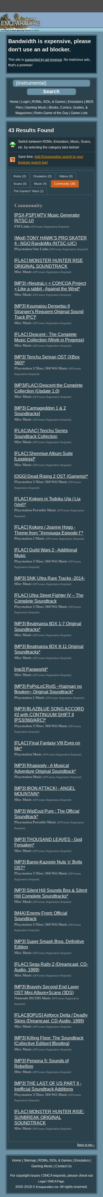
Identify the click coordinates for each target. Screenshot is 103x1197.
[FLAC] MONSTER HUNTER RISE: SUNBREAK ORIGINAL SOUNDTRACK (49, 1117)
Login (25, 102)
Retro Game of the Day (51, 113)
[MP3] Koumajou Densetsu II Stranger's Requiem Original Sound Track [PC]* (48, 312)
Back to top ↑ (86, 1144)
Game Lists (79, 113)
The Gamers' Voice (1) (28, 191)
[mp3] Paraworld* (31, 669)
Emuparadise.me (47, 1186)
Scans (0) (20, 183)
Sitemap (30, 1160)
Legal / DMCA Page (51, 1181)
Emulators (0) (43, 176)
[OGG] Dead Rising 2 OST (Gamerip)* (51, 476)
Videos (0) (66, 176)
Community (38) (65, 183)
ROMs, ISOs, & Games (49, 102)
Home (14, 102)
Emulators (75, 102)
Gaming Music (36, 107)
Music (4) (40, 183)
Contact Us (63, 1166)
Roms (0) (19, 176)
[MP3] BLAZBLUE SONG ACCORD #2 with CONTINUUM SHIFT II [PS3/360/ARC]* (49, 714)
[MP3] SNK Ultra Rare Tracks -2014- (49, 578)
